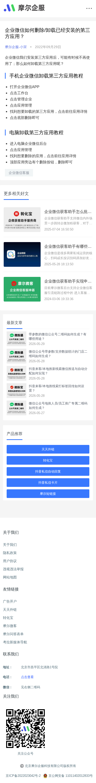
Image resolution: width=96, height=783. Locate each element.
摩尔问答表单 (13, 634)
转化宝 (48, 460)
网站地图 (10, 577)
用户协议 (10, 561)
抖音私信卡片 (48, 482)
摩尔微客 (10, 626)
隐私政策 (10, 553)
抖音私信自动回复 (48, 471)
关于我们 (10, 545)
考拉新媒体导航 (15, 642)
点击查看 (27, 677)
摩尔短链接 (48, 494)
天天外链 (48, 449)
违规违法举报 (13, 569)
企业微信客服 (19, 173)
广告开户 (10, 601)
